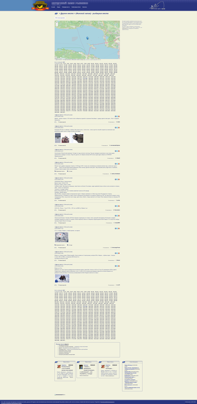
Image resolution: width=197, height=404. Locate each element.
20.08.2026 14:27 (133, 381)
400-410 (106, 66)
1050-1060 (90, 73)
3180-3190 (113, 101)
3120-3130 (79, 101)
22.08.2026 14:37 (134, 375)
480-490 (79, 68)
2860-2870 (57, 98)
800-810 (97, 71)
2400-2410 (107, 91)
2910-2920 (85, 98)
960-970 (106, 72)
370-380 (92, 66)
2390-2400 (102, 91)
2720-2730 (102, 96)
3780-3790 (79, 110)
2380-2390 (96, 91)
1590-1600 (85, 81)
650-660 (92, 69)
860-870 (61, 72)
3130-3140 (85, 101)
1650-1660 (57, 82)
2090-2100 (57, 88)
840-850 (115, 71)
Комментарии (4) (62, 173)
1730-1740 (102, 82)
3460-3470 (85, 106)
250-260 (102, 65)
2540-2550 (62, 94)
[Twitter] (117, 116)
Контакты (84, 7)
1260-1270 (85, 76)
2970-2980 (57, 100)
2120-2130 (73, 88)
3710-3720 (102, 109)
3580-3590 (90, 107)
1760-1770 (57, 84)
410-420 (111, 66)
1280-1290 (96, 76)
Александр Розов (116, 247)
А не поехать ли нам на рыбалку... (66, 346)
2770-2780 (68, 97)
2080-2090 (113, 87)
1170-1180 (95, 75)
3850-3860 (57, 112)
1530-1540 (113, 79)
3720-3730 (107, 109)
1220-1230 (62, 76)
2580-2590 (85, 94)
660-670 (97, 69)
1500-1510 (96, 79)
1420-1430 (113, 78)
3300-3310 (57, 104)
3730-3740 (113, 109)
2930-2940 (96, 98)
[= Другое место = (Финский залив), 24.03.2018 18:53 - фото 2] (65, 138)
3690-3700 (90, 109)
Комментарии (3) (62, 200)
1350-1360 (73, 78)
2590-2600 (90, 94)
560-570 (115, 68)
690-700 (111, 69)
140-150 (115, 63)
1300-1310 (107, 76)
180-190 (70, 65)
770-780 (83, 71)
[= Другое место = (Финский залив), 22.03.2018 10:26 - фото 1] (62, 279)
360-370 (88, 66)
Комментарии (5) (62, 145)
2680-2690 (79, 96)
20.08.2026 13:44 (128, 383)
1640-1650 (113, 81)
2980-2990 (62, 100)
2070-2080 (107, 87)
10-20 (64, 63)
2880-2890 (68, 98)
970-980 (111, 72)
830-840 (111, 71)
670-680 (102, 69)
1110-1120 (62, 75)
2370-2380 (90, 91)
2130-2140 (79, 88)
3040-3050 (96, 100)
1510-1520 (102, 79)
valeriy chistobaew (116, 173)
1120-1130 (67, 75)
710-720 (56, 71)
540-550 (106, 68)
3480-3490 (96, 106)
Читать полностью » (84, 375)
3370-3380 (96, 104)
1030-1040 (79, 73)
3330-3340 (73, 104)
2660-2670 (68, 96)
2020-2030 (79, 87)
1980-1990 (57, 87)
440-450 (61, 68)
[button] (87, 38)
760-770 (79, 71)
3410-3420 (57, 106)
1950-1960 (102, 85)
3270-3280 (102, 103)
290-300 (56, 66)
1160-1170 (89, 75)
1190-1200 (106, 75)
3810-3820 (96, 110)
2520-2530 (113, 93)
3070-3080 (113, 100)
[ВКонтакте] (115, 116)
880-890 (70, 72)
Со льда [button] (70, 171)
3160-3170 (101, 101)
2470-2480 (85, 93)
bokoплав (86, 365)
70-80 (85, 63)
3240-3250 (85, 103)
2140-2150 (85, 88)
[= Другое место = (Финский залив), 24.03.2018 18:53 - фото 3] (77, 138)
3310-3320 (62, 104)
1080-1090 (107, 73)
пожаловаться (105, 145)
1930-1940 (90, 85)
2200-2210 (57, 90)
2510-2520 (107, 93)
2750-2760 (57, 97)
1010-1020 (67, 73)
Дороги (60, 347)
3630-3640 (57, 109)
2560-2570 (73, 94)
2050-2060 (96, 87)
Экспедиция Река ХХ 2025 (130, 373)
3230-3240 (79, 103)
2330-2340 (68, 91)
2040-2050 (90, 87)
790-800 (92, 71)
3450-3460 (79, 106)
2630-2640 (113, 94)
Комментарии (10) (62, 285)
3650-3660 (68, 109)
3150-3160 (96, 101)
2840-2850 (107, 97)
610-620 (74, 69)
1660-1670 (62, 82)
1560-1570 (68, 81)
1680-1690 (73, 82)
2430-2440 (62, 93)
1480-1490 (85, 79)
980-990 (115, 72)
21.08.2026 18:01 (128, 378)
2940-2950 (102, 98)
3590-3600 (96, 107)
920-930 (88, 72)
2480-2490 (90, 93)
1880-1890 (62, 85)
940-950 (97, 72)
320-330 (70, 66)
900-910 (79, 72)
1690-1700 (79, 82)
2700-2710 (90, 96)
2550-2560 (68, 94)
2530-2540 (57, 94)
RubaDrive (64, 365)
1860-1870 (113, 84)
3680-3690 (85, 109)
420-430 (115, 66)
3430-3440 (68, 106)
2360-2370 (85, 91)
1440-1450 (62, 79)
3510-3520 (113, 106)
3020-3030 (85, 100)
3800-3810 (90, 110)
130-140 (110, 63)
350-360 (83, 66)
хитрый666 (117, 222)
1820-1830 (90, 84)
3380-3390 (102, 104)
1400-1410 (102, 78)
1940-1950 (96, 85)
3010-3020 (79, 100)
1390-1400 (96, 78)
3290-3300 (113, 103)
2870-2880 (62, 98)
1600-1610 (90, 81)
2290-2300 (107, 90)
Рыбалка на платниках (64, 353)
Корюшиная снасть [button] (60, 171)
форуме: (67, 344)
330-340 (74, 66)
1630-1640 (107, 81)
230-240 (92, 65)
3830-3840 (107, 110)
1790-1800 (73, 84)
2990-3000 (68, 100)
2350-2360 (79, 91)
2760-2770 (62, 97)
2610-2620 (102, 94)
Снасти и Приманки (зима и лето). (132, 387)
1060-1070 (95, 73)
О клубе (53, 7)
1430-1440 (57, 79)
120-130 (105, 63)
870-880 (65, 72)
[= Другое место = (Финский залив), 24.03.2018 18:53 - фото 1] (58, 138)
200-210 (79, 65)
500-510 (88, 68)
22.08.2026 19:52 (134, 371)
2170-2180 (101, 88)
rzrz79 (118, 285)
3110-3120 (73, 101)
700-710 (115, 69)
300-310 (61, 66)
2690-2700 (85, 96)
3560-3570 (79, 107)
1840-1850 (102, 84)
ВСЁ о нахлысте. (128, 384)
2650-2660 (62, 96)
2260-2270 (90, 90)
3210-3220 (68, 103)
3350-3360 (85, 104)
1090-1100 (112, 73)
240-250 (97, 65)
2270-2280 (96, 90)
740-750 (70, 71)
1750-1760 (113, 82)
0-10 (61, 63)
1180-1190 (100, 75)
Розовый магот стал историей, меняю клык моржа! (67, 368)
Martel (118, 260)
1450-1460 (68, 79)
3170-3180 (107, 101)
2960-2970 (113, 98)
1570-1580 (73, 81)
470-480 (74, 68)
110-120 (101, 63)
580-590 (61, 69)
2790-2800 (79, 97)
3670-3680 (79, 109)
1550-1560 (62, 81)
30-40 (71, 63)
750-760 (74, 71)
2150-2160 (90, 88)
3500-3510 (107, 106)
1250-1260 (79, 76)
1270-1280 (90, 76)
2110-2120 (68, 88)
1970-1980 (113, 85)
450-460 (65, 68)
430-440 (56, 68)
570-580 (56, 69)
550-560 (111, 68)
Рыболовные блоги (76, 7)
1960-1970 (107, 85)
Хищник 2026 (127, 371)
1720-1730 (96, 82)
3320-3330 (68, 104)
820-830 (106, 71)
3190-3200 (57, 103)
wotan (118, 121)
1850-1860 (107, 84)
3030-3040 (90, 100)
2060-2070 (102, 87)
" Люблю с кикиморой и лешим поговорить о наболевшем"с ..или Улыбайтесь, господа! (87, 370)
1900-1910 (73, 85)
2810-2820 (90, 97)
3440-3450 (73, 106)
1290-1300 (102, 76)
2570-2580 (79, 94)
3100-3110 (68, 101)
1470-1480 (79, 79)
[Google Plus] (119, 116)
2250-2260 (85, 90)
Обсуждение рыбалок (63, 345)
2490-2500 (96, 93)
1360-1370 (79, 78)
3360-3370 (90, 104)
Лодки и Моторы (128, 365)
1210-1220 (57, 76)
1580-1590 (79, 81)
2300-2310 (113, 90)
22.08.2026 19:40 (128, 374)
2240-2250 (79, 90)
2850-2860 (113, 97)
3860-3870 (62, 112)
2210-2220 (62, 90)
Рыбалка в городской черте (65, 351)
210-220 (83, 65)
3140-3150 (90, 101)
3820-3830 (102, 110)
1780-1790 (68, 84)
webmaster (187, 403)
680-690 (106, 69)
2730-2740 (107, 96)
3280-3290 (107, 103)
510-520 (92, 68)
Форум (58, 7)
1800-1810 (79, 84)
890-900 (74, 72)
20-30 (68, 63)
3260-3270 (96, 103)
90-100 (92, 63)
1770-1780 (62, 84)
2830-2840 (102, 97)
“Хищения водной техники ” (131, 382)
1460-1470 (73, 79)
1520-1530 (107, 79)
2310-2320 (57, 91)
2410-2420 (113, 91)
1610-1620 (96, 81)
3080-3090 (57, 101)
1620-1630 (102, 81)
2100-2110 (62, 88)
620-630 (79, 69)
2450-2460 (73, 93)
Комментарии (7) (62, 210)
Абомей (118, 158)
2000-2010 (68, 87)
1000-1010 (62, 73)
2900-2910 (79, 98)
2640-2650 (57, 96)
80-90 (88, 63)
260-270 (106, 65)
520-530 (97, 68)
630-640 (83, 69)
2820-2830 (96, 97)
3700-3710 (96, 109)
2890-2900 (73, 98)
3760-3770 (68, 110)
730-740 (65, 71)
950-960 (102, 72)
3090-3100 (62, 101)
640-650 (88, 69)
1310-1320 (113, 76)
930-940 (92, 72)
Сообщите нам (82, 59)
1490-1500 (90, 79)
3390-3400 (107, 104)
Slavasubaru (117, 210)
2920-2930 (90, 98)
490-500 (83, 68)
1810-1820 (85, 84)
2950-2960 (107, 98)
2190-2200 (113, 88)
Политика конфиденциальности (107, 402)
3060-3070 (107, 100)
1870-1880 (57, 85)
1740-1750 (107, 82)
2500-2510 (102, 93)
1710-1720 (90, 82)
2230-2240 (73, 90)
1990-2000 (62, 87)
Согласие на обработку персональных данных (11, 403)
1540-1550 (57, 81)
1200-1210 (111, 75)
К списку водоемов (61, 17)
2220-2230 (68, 90)
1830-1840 (96, 84)
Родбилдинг (127, 375)
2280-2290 (102, 90)
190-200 (74, 65)
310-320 (65, 66)
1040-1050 (84, 73)
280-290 (115, 65)
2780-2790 (73, 97)
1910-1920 (79, 85)
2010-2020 (73, 87)
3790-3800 (85, 110)
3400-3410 (113, 104)
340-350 (79, 66)
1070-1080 (101, 73)
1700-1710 (85, 82)
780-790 (88, 71)
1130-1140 (73, 75)
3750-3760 (62, 110)
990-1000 (57, 73)
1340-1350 (68, 78)
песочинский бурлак (115, 145)
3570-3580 (85, 107)
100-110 (96, 63)
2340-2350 (73, 91)
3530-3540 (62, 107)
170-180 (65, 65)
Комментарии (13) (62, 158)
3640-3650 (62, 109)
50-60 (78, 63)
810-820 (102, 71)
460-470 (70, 68)
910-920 (83, 72)
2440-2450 (68, 93)
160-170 (61, 65)
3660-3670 (73, 109)
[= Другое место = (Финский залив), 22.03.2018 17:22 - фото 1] (62, 237)
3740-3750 (57, 110)
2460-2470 (79, 93)
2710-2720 (96, 96)
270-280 (111, 65)
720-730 (61, 71)
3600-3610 (102, 107)
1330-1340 (62, 78)
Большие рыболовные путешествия (67, 354)
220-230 (88, 65)
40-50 (75, 63)
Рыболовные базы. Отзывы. (65, 350)
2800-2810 (85, 97)
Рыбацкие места (66, 7)
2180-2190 (107, 88)
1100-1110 (57, 75)
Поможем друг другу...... (130, 377)
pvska (118, 200)
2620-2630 (107, 94)
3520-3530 (57, 107)
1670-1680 (68, 82)
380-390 (97, 66)
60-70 (82, 63)
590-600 (65, 69)
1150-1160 (84, 75)
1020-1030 (73, 73)
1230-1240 (68, 76)
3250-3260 (90, 103)
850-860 (56, 72)
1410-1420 (107, 78)
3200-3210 (62, 103)
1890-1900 (68, 85)
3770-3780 (73, 110)
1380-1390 (90, 78)
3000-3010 (73, 100)
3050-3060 (102, 100)
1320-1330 (57, 78)
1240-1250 (73, 76)
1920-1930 (85, 85)
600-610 (70, 69)
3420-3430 (62, 106)
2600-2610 (96, 94)
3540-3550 (68, 107)
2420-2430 (57, 93)
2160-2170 (96, 88)
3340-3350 (79, 104)
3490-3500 (102, 106)
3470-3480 (90, 106)
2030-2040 (85, 87)
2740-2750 (113, 96)
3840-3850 (113, 110)
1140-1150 (78, 75)
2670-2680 (73, 96)
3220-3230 (73, 103)
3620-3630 (113, 107)
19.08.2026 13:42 (128, 388)
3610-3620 (107, 107)
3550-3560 (73, 107)
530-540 (102, 68)
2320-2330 (62, 91)
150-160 (56, 65)
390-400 (102, 66)
